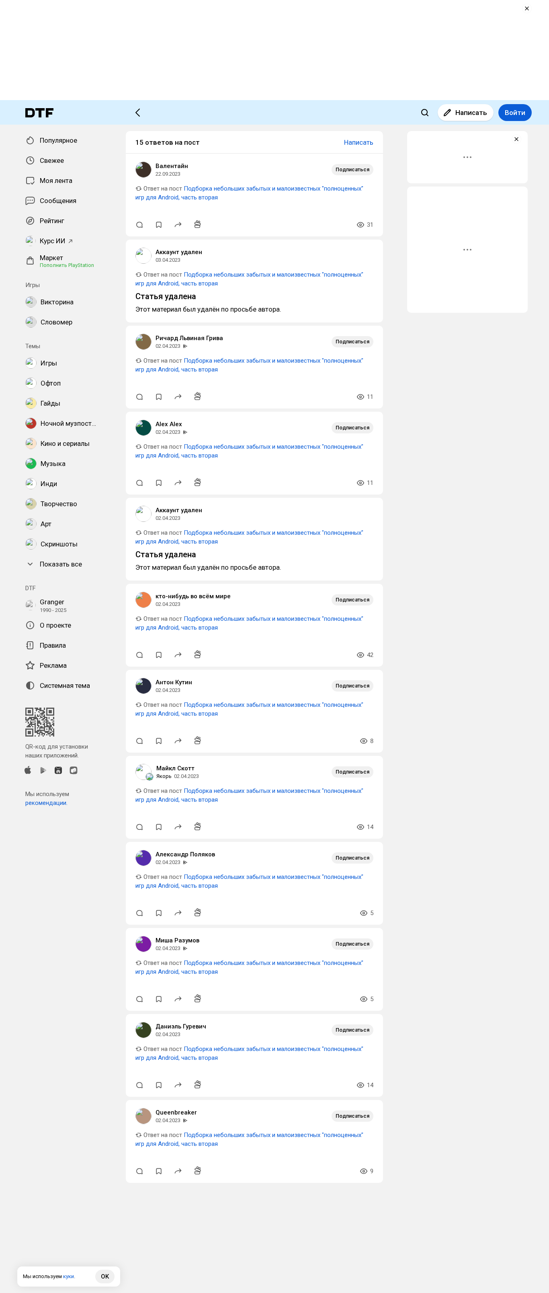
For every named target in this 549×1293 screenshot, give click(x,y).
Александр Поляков (185, 854)
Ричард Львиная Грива (189, 338)
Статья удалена (165, 296)
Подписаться (352, 169)
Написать (471, 113)
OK (105, 1276)
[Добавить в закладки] (158, 224)
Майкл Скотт (175, 768)
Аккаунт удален (179, 252)
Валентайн (172, 166)
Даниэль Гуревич (181, 1026)
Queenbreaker (176, 1112)
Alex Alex (169, 424)
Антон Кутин (174, 682)
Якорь (164, 776)
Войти (515, 113)
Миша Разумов (177, 940)
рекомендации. (46, 803)
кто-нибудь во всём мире (193, 596)
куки (68, 1276)
